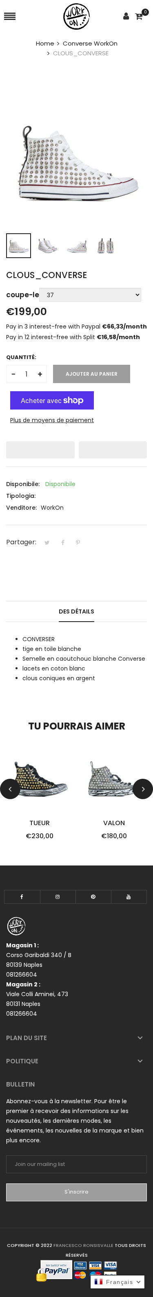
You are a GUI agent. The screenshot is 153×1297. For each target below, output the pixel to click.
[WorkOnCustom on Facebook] (22, 896)
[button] (40, 449)
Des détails (76, 611)
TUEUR (39, 823)
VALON (114, 823)
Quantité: (21, 357)
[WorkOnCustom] (76, 16)
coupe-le (22, 295)
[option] (18, 245)
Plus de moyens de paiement (52, 420)
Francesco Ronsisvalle (84, 1245)
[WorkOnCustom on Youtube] (128, 896)
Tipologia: (20, 496)
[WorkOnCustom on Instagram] (57, 896)
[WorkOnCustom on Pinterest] (93, 896)
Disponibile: (23, 484)
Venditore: (21, 508)
